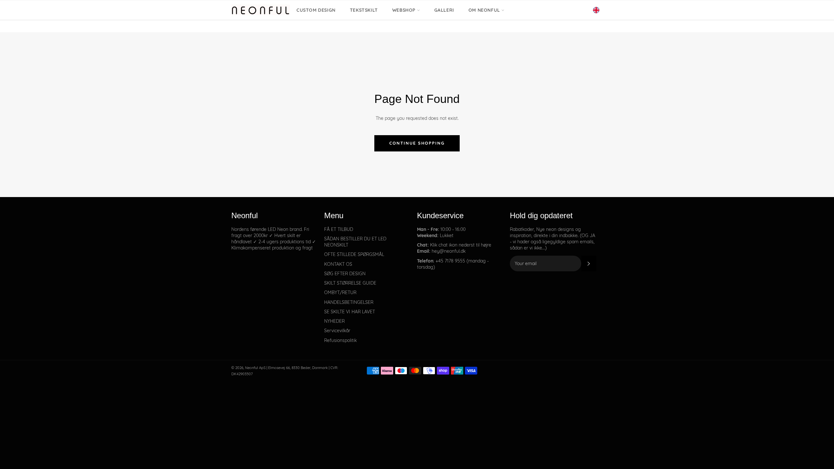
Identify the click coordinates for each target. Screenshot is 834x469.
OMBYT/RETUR (340, 292)
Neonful (251, 367)
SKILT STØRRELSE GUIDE (350, 283)
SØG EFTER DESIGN (345, 274)
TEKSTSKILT (364, 10)
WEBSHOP (404, 10)
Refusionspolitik (340, 340)
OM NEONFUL (485, 10)
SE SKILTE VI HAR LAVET (349, 312)
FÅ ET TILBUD (338, 229)
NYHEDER (334, 321)
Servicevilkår (337, 331)
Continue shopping (416, 143)
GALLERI (444, 10)
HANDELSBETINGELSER (348, 302)
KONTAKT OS (338, 264)
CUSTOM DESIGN (316, 10)
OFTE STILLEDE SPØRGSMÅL (354, 254)
